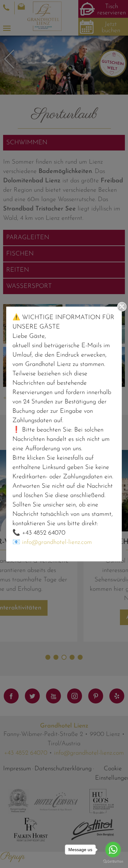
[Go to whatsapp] (113, 849)
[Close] (121, 306)
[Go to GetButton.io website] (113, 862)
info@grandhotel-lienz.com (57, 542)
